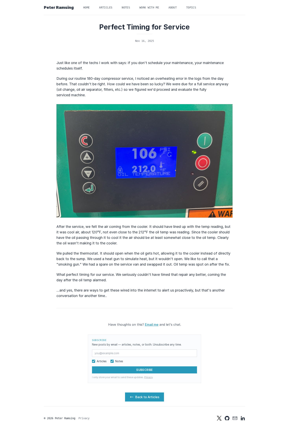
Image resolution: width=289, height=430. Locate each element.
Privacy (148, 377)
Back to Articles (147, 397)
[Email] (235, 418)
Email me (151, 324)
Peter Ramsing (59, 7)
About (172, 7)
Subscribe (144, 369)
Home (86, 7)
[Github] (227, 418)
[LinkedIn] (242, 418)
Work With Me (149, 7)
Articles (105, 7)
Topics (191, 7)
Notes (126, 7)
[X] (219, 418)
